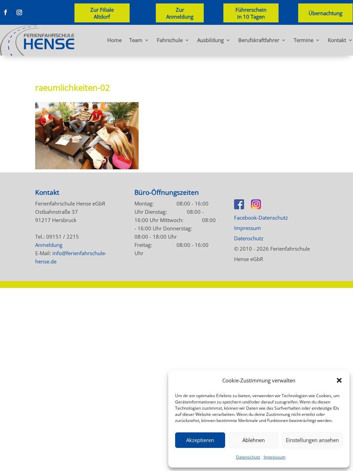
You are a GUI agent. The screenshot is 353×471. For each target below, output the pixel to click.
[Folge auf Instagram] (19, 12)
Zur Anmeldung (179, 13)
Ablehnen (253, 440)
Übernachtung (325, 13)
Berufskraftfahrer (258, 40)
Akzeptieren (200, 440)
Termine (303, 40)
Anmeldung (48, 244)
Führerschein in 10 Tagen (250, 13)
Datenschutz (248, 457)
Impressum (274, 457)
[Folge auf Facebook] (5, 12)
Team (135, 40)
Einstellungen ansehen (312, 440)
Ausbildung (210, 40)
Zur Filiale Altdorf (102, 13)
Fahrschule (170, 40)
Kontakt (337, 40)
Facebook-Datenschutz (261, 217)
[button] (339, 380)
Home (114, 40)
